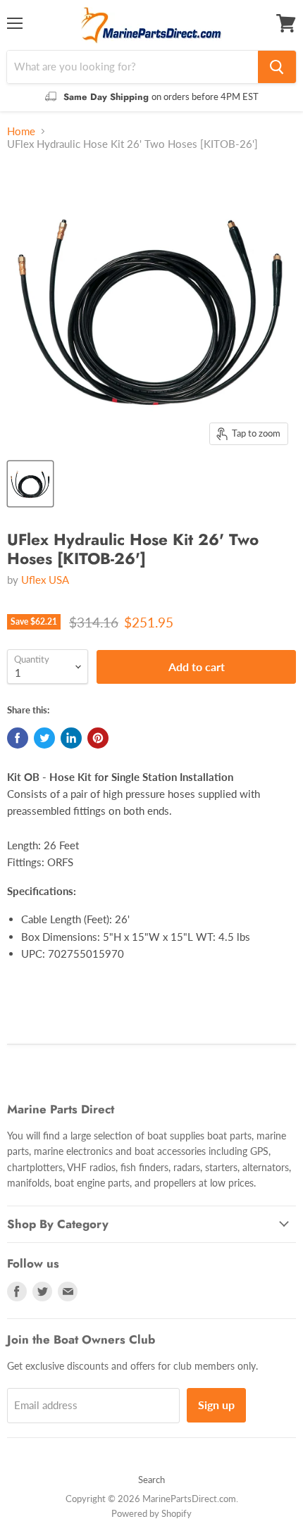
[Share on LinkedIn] (71, 738)
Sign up (216, 1404)
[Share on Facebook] (17, 738)
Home (21, 131)
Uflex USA (45, 579)
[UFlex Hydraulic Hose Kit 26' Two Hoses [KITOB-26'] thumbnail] (30, 483)
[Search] (277, 67)
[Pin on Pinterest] (98, 738)
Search (151, 1479)
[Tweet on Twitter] (44, 738)
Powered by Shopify (151, 1513)
